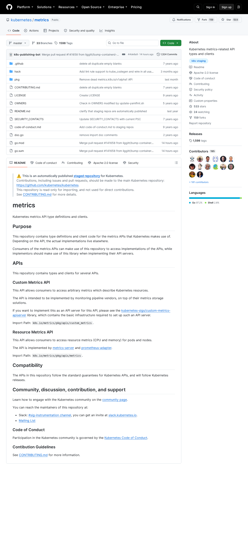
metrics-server (63, 348)
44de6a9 (133, 54)
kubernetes (21, 20)
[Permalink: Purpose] (10, 226)
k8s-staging (199, 60)
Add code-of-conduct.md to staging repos (106, 127)
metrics (41, 20)
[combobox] (134, 43)
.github (19, 63)
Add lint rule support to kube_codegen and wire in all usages (117, 71)
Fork (207, 19)
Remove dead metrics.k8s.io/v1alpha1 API (106, 79)
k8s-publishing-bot (27, 54)
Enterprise (116, 7)
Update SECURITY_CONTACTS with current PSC (110, 119)
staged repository (87, 176)
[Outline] (176, 163)
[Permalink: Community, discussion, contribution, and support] (10, 389)
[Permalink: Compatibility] (10, 365)
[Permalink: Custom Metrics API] (10, 282)
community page (114, 400)
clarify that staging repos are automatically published (113, 111)
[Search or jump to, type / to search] (198, 7)
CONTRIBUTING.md (27, 87)
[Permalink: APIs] (10, 263)
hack (18, 71)
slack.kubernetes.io (122, 415)
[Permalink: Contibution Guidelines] (10, 447)
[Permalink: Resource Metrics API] (10, 332)
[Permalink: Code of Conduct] (10, 430)
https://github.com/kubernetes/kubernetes (47, 185)
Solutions (44, 7)
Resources (67, 7)
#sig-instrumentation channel (49, 415)
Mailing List (27, 420)
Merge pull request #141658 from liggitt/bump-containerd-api (81, 54)
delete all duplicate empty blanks (100, 63)
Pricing (136, 7)
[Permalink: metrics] (10, 205)
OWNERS (20, 103)
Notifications (184, 19)
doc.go (19, 135)
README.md (22, 111)
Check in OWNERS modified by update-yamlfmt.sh (111, 103)
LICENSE (20, 95)
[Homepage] (9, 7)
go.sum (19, 150)
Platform (23, 7)
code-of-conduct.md (28, 127)
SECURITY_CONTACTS (29, 119)
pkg (17, 79)
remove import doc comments (98, 135)
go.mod (19, 142)
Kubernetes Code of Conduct (125, 438)
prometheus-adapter (96, 348)
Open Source (91, 7)
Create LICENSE (89, 95)
